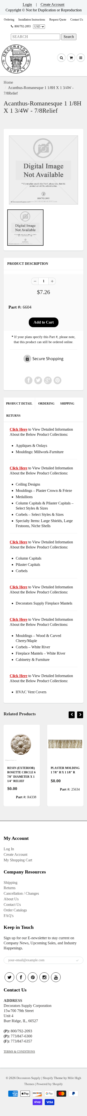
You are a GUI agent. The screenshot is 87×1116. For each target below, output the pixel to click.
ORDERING (46, 403)
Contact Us (76, 19)
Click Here (18, 468)
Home (8, 82)
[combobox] (35, 37)
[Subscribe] (77, 960)
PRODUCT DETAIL (19, 403)
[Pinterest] (32, 977)
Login (27, 4)
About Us (11, 899)
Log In (9, 849)
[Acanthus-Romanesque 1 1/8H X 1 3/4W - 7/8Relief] (43, 170)
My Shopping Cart (18, 860)
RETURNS (13, 415)
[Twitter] (9, 977)
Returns (9, 888)
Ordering (9, 19)
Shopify (48, 1078)
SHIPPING (67, 403)
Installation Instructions (31, 19)
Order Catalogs (15, 910)
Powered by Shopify (49, 1084)
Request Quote (57, 19)
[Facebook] (21, 977)
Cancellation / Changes (21, 893)
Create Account (52, 4)
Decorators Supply (28, 1078)
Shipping (10, 882)
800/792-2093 (22, 26)
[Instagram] (44, 977)
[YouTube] (56, 977)
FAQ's (9, 916)
